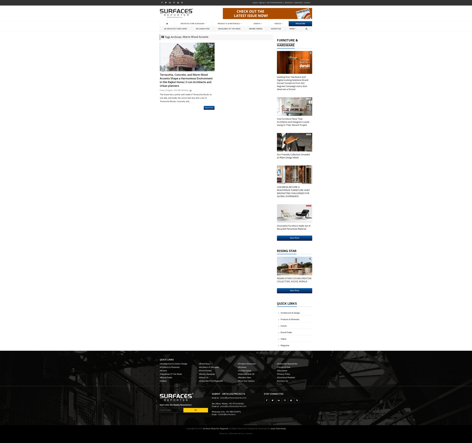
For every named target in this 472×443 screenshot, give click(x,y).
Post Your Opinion (247, 381)
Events (284, 326)
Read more (209, 107)
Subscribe (298, 2)
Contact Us (283, 381)
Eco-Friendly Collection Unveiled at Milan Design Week (293, 156)
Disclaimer (282, 370)
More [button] (292, 28)
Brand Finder (255, 28)
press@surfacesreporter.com (233, 398)
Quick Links (287, 304)
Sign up (262, 2)
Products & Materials (290, 319)
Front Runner (206, 370)
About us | (224, 433)
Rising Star (286, 252)
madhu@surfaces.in (227, 414)
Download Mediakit (286, 377)
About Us (204, 377)
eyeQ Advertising (278, 428)
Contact (307, 2)
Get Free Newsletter (275, 2)
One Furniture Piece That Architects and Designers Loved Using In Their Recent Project (293, 122)
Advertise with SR (246, 374)
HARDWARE (286, 46)
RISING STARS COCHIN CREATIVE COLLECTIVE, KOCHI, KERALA (294, 280)
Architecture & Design (290, 313)
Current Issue (245, 370)
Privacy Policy (284, 374)
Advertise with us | (237, 433)
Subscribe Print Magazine (211, 381)
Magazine (300, 23)
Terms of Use (284, 367)
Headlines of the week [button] (229, 28)
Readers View (245, 377)
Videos (277, 23)
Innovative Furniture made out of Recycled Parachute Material (293, 227)
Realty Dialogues (207, 374)
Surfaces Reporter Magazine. (216, 428)
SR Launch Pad (203, 28)
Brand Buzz (205, 364)
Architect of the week (209, 367)
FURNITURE (286, 41)
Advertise (288, 2)
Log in (254, 2)
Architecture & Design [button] (192, 23)
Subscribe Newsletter (287, 364)
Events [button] (257, 23)
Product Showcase (247, 364)
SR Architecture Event (175, 28)
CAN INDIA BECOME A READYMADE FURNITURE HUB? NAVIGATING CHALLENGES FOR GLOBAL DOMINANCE (293, 191)
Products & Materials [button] (229, 23)
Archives (242, 367)
